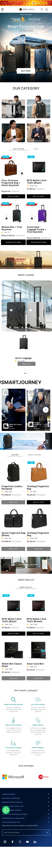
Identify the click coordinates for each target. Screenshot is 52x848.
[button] (46, 9)
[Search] (41, 9)
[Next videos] (46, 410)
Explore (26, 71)
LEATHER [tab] (14, 455)
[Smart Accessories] (38, 130)
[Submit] (47, 832)
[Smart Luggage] (13, 106)
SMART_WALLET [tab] (25, 587)
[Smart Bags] (38, 106)
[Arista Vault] (26, 9)
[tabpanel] (26, 199)
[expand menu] (2, 9)
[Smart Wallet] (13, 130)
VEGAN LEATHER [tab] (34, 455)
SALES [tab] (36, 149)
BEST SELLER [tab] (18, 149)
